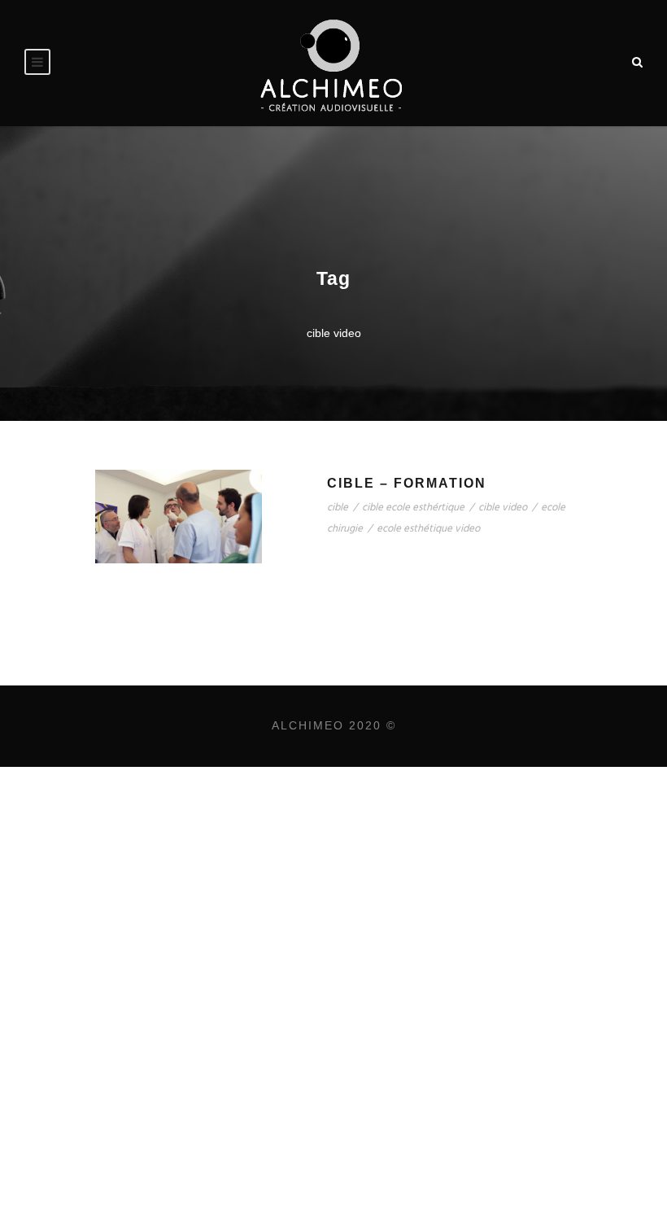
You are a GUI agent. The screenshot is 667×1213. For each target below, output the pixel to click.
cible (337, 507)
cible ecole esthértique (413, 507)
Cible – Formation (406, 483)
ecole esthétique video (428, 528)
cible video (502, 507)
